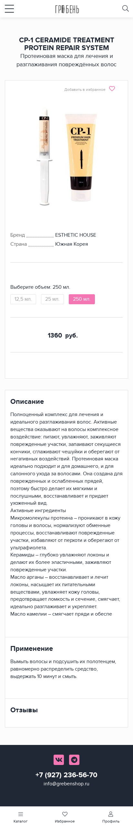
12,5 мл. (23, 299)
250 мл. (82, 299)
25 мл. (52, 299)
